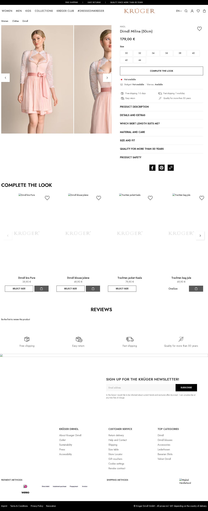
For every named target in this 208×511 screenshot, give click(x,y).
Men (19, 11)
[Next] (107, 77)
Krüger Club (65, 11)
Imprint (4, 505)
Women (7, 11)
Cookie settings (116, 463)
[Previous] (5, 77)
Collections (44, 11)
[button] (186, 11)
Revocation (51, 505)
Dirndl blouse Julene (78, 277)
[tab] (118, 322)
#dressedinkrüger (91, 11)
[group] (161, 55)
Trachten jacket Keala (130, 277)
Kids (28, 11)
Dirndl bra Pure (26, 277)
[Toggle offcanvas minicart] (204, 11)
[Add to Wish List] (199, 28)
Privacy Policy (37, 505)
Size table (113, 449)
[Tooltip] (115, 309)
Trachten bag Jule (181, 277)
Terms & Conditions (19, 505)
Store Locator (115, 454)
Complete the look (161, 70)
